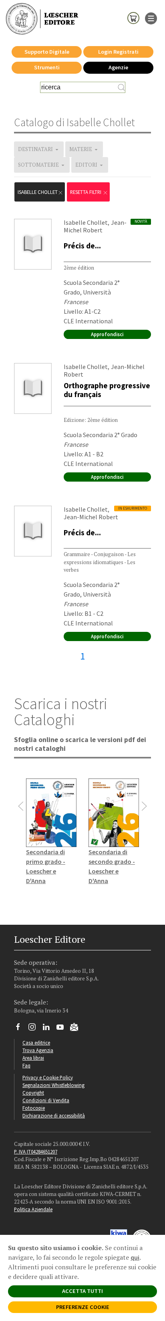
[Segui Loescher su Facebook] (21, 1029)
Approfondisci (107, 334)
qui (135, 1257)
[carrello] (133, 18)
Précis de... (82, 245)
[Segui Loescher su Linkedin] (49, 1029)
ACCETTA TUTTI (82, 1291)
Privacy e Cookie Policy (47, 1077)
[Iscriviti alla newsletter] (77, 1028)
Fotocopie (33, 1108)
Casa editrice (36, 1042)
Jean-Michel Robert (95, 226)
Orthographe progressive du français (107, 390)
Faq (26, 1065)
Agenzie (118, 67)
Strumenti (47, 67)
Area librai (33, 1058)
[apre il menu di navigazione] (151, 18)
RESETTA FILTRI (86, 192)
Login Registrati (118, 51)
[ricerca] (121, 87)
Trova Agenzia (37, 1050)
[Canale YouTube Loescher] (63, 1029)
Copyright (33, 1092)
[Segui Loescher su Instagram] (35, 1029)
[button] (21, 806)
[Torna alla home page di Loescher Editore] (42, 19)
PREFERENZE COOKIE (82, 1307)
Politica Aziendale (33, 1209)
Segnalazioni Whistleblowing (53, 1085)
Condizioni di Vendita (45, 1100)
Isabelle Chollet (38, 192)
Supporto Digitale (46, 51)
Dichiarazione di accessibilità (53, 1115)
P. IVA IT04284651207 (35, 1151)
